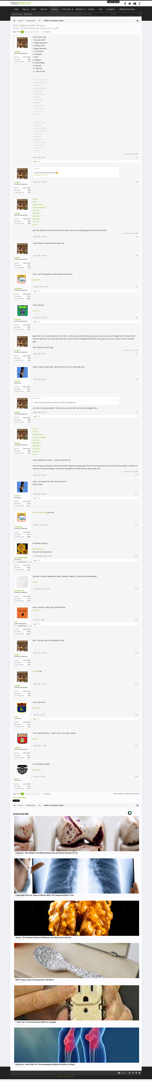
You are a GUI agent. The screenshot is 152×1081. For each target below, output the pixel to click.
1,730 (28, 598)
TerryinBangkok (21, 557)
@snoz (35, 199)
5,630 (28, 567)
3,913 (28, 296)
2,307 (28, 389)
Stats (16, 9)
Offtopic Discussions (127, 9)
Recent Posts (28, 14)
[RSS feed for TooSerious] (139, 1072)
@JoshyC (36, 210)
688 (29, 59)
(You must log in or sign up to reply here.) (126, 794)
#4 (137, 256)
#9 (137, 412)
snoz (16, 778)
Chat (100, 9)
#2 (137, 182)
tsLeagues (110, 9)
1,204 (28, 327)
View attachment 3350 (41, 175)
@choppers (37, 216)
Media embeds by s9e (51, 1076)
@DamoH (36, 213)
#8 (137, 379)
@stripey (36, 219)
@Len (35, 224)
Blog (24, 9)
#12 (136, 525)
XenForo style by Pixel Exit (66, 1076)
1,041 (28, 724)
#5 (137, 287)
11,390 (28, 632)
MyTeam (44, 9)
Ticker (33, 9)
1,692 (28, 786)
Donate (91, 9)
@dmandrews (38, 204)
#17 (136, 684)
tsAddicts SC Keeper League (30, 28)
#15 (136, 620)
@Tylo (35, 202)
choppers (18, 288)
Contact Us (123, 1073)
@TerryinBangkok (39, 207)
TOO (20, 3)
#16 (136, 653)
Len (16, 621)
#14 (136, 589)
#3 (137, 237)
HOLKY (17, 381)
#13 (136, 556)
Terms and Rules (136, 1076)
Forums (55, 9)
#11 (136, 494)
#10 (136, 475)
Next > (48, 32)
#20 (136, 776)
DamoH (18, 319)
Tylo (16, 716)
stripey (18, 747)
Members (79, 9)
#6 (137, 317)
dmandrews (19, 590)
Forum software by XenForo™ (27, 1076)
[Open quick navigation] (138, 20)
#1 (137, 157)
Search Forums (17, 14)
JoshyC (49, 28)
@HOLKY (36, 222)
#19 (136, 746)
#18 (136, 715)
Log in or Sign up (113, 1)
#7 (137, 354)
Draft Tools (66, 9)
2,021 (28, 755)
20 (44, 32)
